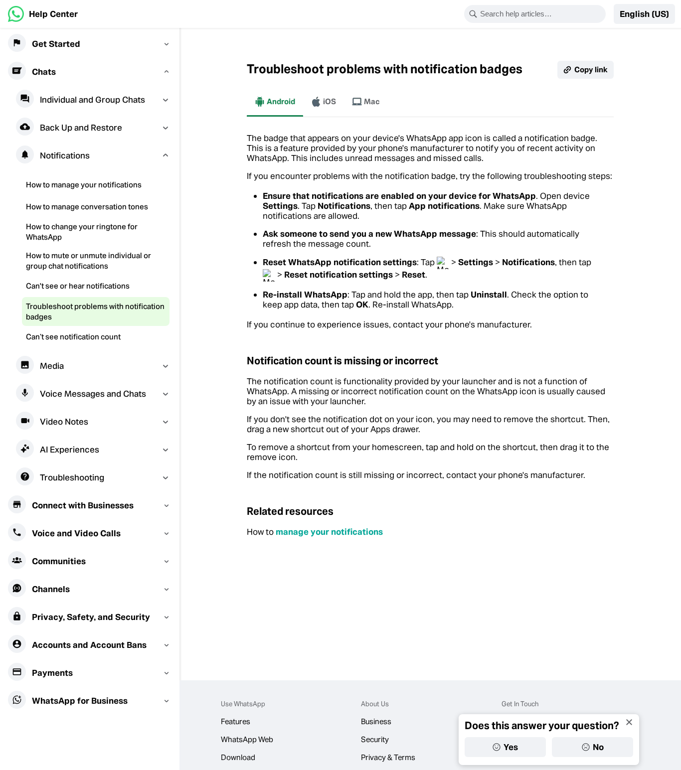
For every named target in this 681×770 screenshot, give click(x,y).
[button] (644, 14)
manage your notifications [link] (329, 531)
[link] (43, 14)
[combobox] (541, 14)
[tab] (275, 102)
